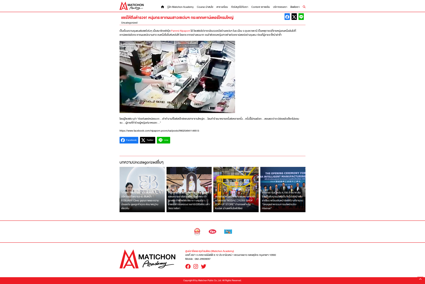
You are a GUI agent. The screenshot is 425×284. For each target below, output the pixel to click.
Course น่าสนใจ (205, 7)
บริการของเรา (280, 7)
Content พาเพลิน (260, 7)
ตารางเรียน (222, 7)
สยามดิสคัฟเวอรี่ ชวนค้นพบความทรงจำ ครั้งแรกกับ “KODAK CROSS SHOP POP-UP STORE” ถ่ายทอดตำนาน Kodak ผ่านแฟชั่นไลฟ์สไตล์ (235, 202)
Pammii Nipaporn (181, 31)
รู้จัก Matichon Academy (180, 7)
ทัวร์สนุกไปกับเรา (239, 7)
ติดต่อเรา (294, 7)
